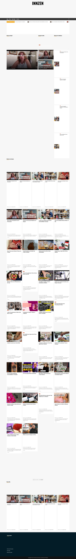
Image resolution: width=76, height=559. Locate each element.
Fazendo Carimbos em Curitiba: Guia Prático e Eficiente (29, 251)
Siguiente (42, 479)
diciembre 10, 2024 (61, 356)
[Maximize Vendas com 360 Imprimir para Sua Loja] (14, 275)
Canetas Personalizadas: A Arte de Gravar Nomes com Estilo (30, 273)
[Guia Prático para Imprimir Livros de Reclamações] (56, 146)
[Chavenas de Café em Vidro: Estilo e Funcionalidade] (46, 245)
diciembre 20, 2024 (13, 68)
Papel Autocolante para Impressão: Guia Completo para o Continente (45, 396)
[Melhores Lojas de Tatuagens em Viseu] (30, 428)
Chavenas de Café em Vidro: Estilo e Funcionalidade (45, 251)
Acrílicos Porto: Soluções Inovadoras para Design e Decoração (62, 282)
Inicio (7, 19)
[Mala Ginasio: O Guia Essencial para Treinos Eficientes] (46, 367)
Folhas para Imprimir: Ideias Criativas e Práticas (29, 404)
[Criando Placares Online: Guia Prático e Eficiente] (61, 245)
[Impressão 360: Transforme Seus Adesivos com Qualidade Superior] (61, 367)
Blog (10, 19)
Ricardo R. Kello (9, 68)
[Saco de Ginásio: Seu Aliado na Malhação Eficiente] (61, 398)
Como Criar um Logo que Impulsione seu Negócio (21, 56)
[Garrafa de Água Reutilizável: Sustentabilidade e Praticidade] (14, 367)
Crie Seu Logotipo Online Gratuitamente (29, 373)
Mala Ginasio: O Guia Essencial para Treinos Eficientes (44, 374)
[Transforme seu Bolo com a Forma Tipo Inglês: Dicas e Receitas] (46, 337)
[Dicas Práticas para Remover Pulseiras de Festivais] (56, 119)
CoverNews (42, 557)
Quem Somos (13, 19)
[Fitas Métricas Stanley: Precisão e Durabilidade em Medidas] (46, 275)
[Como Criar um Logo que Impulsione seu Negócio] (25, 176)
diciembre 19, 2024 (13, 295)
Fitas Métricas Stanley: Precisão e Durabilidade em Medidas (44, 282)
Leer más (8, 237)
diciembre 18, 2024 (29, 286)
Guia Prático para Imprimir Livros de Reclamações (45, 45)
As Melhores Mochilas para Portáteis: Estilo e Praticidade (45, 313)
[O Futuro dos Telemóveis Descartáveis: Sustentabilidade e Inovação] (56, 64)
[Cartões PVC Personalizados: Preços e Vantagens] (61, 337)
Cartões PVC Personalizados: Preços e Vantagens (61, 343)
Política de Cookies (9, 552)
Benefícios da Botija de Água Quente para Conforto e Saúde (14, 404)
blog (60, 106)
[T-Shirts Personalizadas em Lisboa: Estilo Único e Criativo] (14, 306)
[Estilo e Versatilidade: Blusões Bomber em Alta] (56, 92)
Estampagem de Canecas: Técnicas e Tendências (29, 313)
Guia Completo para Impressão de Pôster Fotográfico (30, 335)
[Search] (68, 19)
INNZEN (38, 3)
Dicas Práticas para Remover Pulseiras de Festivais (63, 107)
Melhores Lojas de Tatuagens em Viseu (29, 434)
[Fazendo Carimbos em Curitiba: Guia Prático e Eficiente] (30, 245)
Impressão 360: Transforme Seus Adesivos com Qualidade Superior (62, 374)
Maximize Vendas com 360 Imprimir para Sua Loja (14, 282)
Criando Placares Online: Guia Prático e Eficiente (61, 251)
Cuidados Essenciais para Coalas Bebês (13, 342)
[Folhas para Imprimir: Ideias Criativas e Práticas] (30, 398)
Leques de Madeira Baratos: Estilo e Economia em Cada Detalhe (13, 435)
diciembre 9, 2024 (61, 417)
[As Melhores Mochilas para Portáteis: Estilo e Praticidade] (46, 306)
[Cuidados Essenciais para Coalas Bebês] (14, 337)
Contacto (17, 19)
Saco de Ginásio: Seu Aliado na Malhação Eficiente (61, 404)
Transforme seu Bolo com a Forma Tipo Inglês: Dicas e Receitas (45, 343)
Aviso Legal (8, 550)
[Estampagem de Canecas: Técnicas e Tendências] (30, 306)
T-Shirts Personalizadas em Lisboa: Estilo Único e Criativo (14, 313)
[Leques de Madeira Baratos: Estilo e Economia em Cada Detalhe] (14, 428)
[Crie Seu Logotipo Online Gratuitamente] (30, 367)
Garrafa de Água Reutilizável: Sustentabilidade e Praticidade (12, 374)
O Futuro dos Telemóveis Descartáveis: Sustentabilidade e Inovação (64, 52)
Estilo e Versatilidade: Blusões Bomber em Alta (63, 80)
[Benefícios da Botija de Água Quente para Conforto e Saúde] (14, 398)
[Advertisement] (38, 10)
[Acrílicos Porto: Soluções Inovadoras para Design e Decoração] (61, 275)
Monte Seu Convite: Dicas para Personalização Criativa (60, 304)
